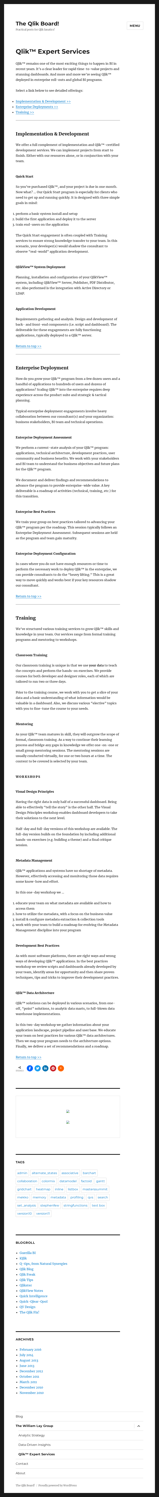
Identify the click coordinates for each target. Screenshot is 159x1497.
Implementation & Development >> (43, 101)
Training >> (25, 112)
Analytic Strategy (31, 1435)
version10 (24, 1213)
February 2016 (30, 1349)
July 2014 (26, 1355)
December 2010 (31, 1387)
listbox (73, 1189)
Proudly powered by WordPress (57, 1485)
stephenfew (49, 1205)
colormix (48, 1181)
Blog (19, 1416)
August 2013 (29, 1360)
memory (39, 1197)
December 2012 (31, 1371)
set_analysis (26, 1205)
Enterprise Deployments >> (37, 107)
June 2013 (27, 1366)
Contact (22, 1464)
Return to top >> (28, 346)
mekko (22, 1197)
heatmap (43, 1189)
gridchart (24, 1189)
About (20, 1473)
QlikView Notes (31, 1291)
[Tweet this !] (38, 1068)
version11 (43, 1213)
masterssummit (95, 1189)
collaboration (27, 1181)
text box (98, 1205)
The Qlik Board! (37, 23)
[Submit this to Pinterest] (53, 1068)
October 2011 (29, 1376)
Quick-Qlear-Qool (34, 1301)
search (103, 1197)
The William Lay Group (34, 1426)
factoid (86, 1181)
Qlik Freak (27, 1274)
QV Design (27, 1307)
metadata (58, 1197)
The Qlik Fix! (29, 1312)
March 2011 (28, 1382)
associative (69, 1173)
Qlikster (26, 1285)
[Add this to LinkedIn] (45, 1068)
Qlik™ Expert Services (36, 1454)
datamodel (68, 1181)
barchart (89, 1173)
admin (22, 1173)
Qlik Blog (27, 1269)
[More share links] (61, 1068)
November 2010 (32, 1393)
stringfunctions (75, 1205)
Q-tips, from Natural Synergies (43, 1264)
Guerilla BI (28, 1253)
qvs (90, 1197)
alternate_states (44, 1173)
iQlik (23, 1258)
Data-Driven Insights (34, 1445)
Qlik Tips (26, 1280)
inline (59, 1189)
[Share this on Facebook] (30, 1068)
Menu (135, 26)
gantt (100, 1181)
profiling (76, 1197)
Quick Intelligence (34, 1296)
